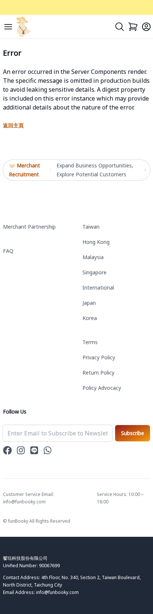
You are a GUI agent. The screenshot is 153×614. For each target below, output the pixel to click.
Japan (89, 302)
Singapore (94, 272)
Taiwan (91, 226)
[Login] (146, 26)
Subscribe (132, 433)
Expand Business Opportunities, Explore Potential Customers (94, 170)
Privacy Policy (98, 357)
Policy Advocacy (101, 387)
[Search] (119, 26)
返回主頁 (13, 125)
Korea (89, 317)
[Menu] (8, 27)
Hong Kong (96, 241)
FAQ (8, 250)
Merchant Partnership (29, 226)
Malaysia (93, 257)
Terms (90, 342)
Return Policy (98, 372)
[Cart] (133, 26)
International (98, 287)
